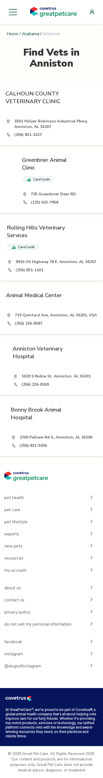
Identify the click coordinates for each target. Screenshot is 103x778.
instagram (13, 654)
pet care (12, 510)
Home (12, 34)
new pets (13, 546)
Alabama (30, 34)
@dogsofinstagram (22, 666)
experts (11, 534)
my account (15, 570)
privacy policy (17, 612)
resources (13, 558)
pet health (14, 498)
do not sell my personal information (37, 624)
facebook (13, 642)
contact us (14, 600)
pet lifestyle (15, 522)
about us (12, 588)
